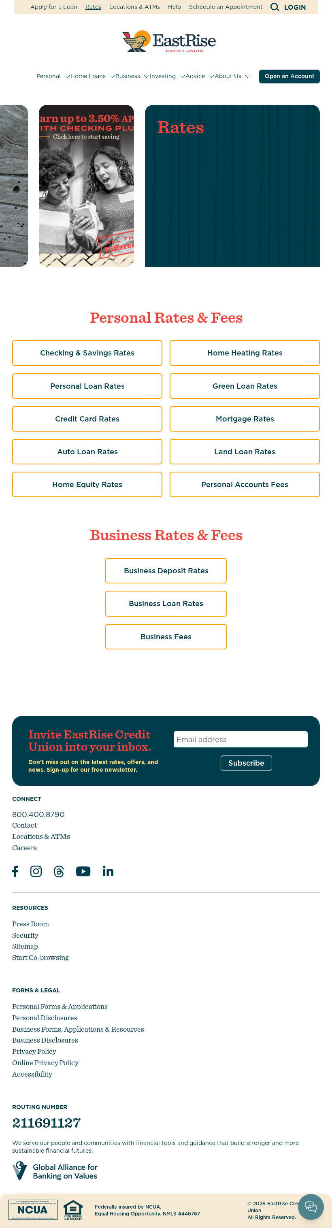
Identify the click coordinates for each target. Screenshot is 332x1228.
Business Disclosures (45, 1040)
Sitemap (25, 946)
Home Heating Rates (245, 353)
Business (127, 76)
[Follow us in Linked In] (108, 873)
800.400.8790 (38, 814)
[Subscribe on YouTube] (83, 872)
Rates (93, 7)
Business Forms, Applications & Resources (78, 1029)
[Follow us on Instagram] (36, 872)
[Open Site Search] (275, 7)
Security (25, 935)
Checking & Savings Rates (87, 353)
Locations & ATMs (134, 7)
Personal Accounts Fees (244, 484)
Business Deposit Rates (166, 570)
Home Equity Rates (87, 484)
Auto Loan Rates (87, 451)
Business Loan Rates (166, 603)
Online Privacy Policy (45, 1062)
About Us (228, 76)
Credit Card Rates (87, 419)
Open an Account (290, 76)
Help (174, 7)
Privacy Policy (34, 1051)
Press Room (30, 923)
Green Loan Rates (245, 386)
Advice (195, 76)
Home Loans (88, 76)
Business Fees (166, 636)
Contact (24, 825)
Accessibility (32, 1074)
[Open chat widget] (311, 1207)
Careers (24, 847)
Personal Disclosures (44, 1017)
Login (295, 7)
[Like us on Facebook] (15, 872)
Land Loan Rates (244, 451)
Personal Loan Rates (87, 386)
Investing (163, 76)
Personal (48, 76)
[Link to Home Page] (169, 41)
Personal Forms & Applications (60, 1006)
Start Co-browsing (40, 957)
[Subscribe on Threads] (59, 873)
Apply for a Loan (53, 7)
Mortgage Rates (245, 419)
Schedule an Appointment (226, 7)
